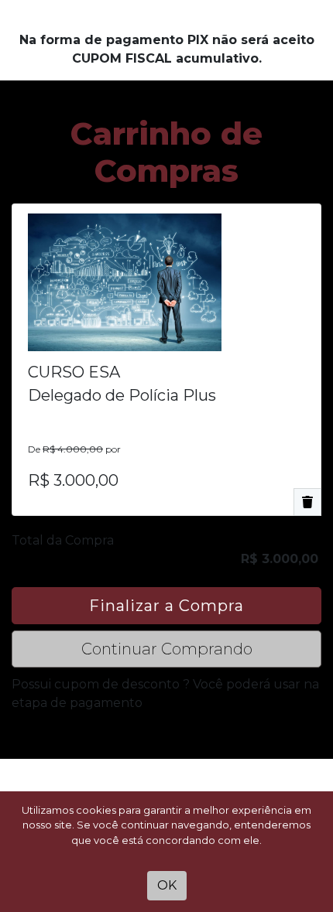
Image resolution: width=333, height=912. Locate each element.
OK (167, 885)
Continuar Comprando (166, 649)
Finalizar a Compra (166, 605)
